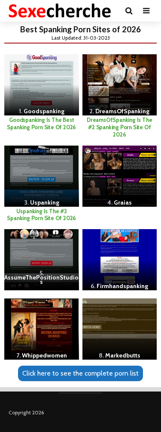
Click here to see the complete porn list (80, 373)
